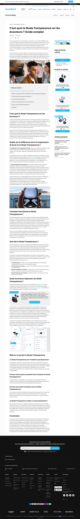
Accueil (11, 24)
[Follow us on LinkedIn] (73, 495)
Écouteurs (55, 15)
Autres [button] (55, 474)
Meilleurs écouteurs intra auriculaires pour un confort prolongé (62, 148)
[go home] (10, 9)
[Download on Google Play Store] (58, 487)
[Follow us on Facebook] (67, 495)
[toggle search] (68, 9)
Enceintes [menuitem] (54, 9)
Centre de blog (17, 24)
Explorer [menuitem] (65, 9)
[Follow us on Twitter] (70, 495)
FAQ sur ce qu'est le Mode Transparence (20, 104)
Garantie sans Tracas (53, 468)
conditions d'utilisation (37, 451)
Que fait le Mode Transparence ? (19, 99)
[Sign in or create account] (74, 9)
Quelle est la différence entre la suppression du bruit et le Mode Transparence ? (29, 93)
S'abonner (62, 60)
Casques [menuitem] (39, 9)
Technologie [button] (65, 474)
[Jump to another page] (10, 38)
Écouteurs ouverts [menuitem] (46, 9)
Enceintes (61, 15)
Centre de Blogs (10, 15)
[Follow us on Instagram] (64, 495)
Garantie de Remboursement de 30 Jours (31, 468)
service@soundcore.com (11, 459)
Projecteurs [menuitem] (59, 9)
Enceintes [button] (32, 474)
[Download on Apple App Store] (58, 490)
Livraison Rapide (9, 468)
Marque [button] (7, 474)
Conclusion (14, 107)
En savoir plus (24, 302)
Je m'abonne (55, 448)
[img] (30, 504)
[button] (60, 2)
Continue (70, 1)
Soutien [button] (48, 474)
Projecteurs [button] (40, 474)
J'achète (34, 302)
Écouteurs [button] (24, 474)
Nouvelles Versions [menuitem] (23, 9)
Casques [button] (15, 474)
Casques (67, 15)
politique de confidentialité (49, 451)
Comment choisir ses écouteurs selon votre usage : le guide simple (62, 154)
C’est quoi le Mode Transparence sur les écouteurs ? (23, 91)
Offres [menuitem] (29, 9)
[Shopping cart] (71, 9)
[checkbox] (25, 451)
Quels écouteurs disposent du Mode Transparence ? (23, 101)
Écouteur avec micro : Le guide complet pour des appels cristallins (62, 142)
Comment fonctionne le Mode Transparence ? (22, 96)
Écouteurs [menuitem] (34, 9)
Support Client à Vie (72, 468)
